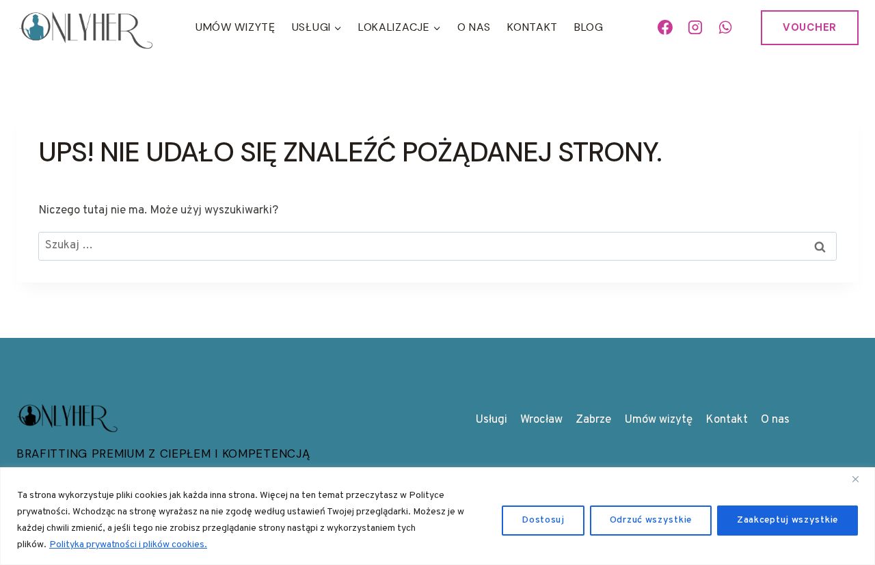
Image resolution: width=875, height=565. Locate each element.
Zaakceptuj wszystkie (787, 520)
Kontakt (532, 27)
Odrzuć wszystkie (651, 520)
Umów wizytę (658, 420)
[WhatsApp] (725, 27)
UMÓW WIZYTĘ (235, 27)
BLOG (589, 27)
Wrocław (541, 420)
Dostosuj (543, 520)
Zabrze (593, 420)
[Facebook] (666, 27)
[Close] (860, 479)
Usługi (491, 420)
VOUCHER (810, 27)
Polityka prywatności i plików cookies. (128, 545)
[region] (437, 516)
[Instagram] (695, 27)
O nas (474, 27)
